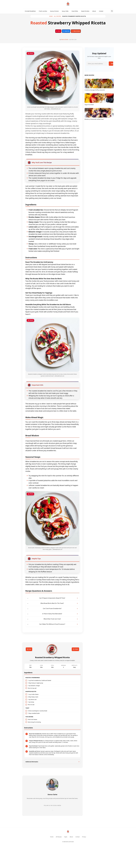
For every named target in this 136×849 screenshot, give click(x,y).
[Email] (52, 810)
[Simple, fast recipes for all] (68, 4)
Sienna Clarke (64, 39)
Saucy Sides (65, 11)
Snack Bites (75, 11)
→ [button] (46, 598)
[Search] (111, 11)
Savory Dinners (54, 11)
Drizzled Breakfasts (30, 11)
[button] (52, 262)
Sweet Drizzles (85, 11)
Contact (101, 11)
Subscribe (112, 63)
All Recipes (57, 16)
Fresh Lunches (43, 11)
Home (51, 16)
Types (65, 837)
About (94, 11)
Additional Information (32, 761)
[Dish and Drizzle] (68, 832)
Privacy (84, 837)
